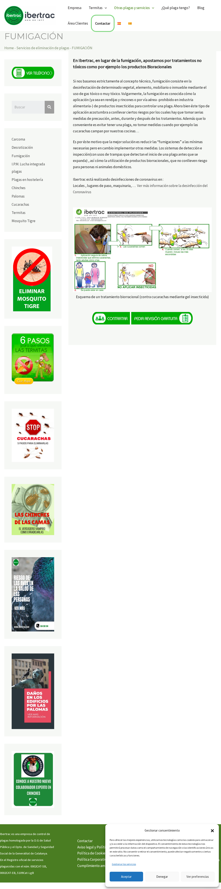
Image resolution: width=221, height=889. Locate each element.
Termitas (18, 212)
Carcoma (18, 139)
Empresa (74, 7)
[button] (212, 831)
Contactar (102, 23)
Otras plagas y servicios (132, 7)
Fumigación (21, 155)
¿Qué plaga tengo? (175, 7)
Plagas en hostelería (27, 179)
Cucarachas (20, 204)
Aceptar (126, 877)
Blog (200, 7)
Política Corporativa (92, 859)
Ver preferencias (197, 877)
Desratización (22, 147)
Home (9, 48)
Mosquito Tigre (23, 220)
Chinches (18, 187)
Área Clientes (78, 23)
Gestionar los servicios (124, 864)
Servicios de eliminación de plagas (42, 48)
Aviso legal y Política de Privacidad (104, 847)
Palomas (18, 196)
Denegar (162, 877)
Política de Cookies (92, 853)
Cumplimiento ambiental (96, 865)
